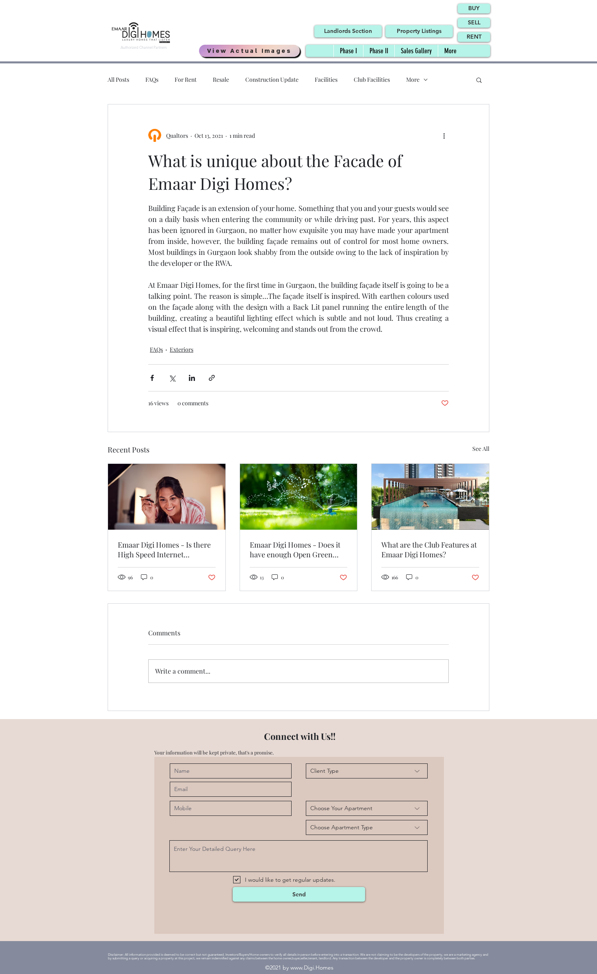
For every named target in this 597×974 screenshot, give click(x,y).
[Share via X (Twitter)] (172, 378)
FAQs (151, 79)
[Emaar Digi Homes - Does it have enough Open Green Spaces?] (298, 497)
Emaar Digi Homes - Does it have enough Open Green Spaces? (295, 549)
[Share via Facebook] (152, 378)
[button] (479, 79)
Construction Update (271, 79)
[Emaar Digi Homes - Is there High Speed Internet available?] (166, 497)
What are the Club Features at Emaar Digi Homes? (429, 549)
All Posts (118, 79)
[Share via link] (212, 378)
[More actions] (444, 135)
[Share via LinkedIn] (192, 378)
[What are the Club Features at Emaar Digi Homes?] (430, 497)
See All (480, 448)
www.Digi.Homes (311, 967)
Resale (221, 79)
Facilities (326, 79)
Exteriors (181, 349)
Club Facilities (372, 79)
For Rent (186, 79)
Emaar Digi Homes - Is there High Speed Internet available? (164, 549)
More (413, 79)
